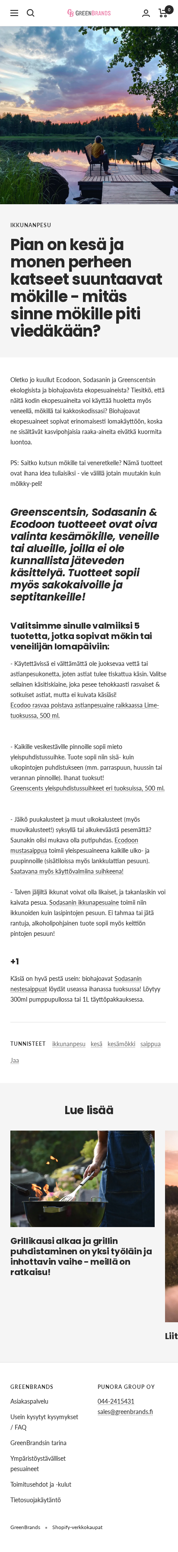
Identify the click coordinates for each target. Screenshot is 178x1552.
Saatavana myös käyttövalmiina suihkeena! (67, 871)
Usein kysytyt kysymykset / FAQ (44, 1422)
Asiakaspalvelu (29, 1401)
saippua (150, 1044)
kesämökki (121, 1044)
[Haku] (31, 13)
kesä (96, 1044)
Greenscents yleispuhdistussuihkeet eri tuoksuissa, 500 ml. (87, 788)
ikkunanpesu (30, 225)
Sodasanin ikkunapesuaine (84, 902)
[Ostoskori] (163, 13)
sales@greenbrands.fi (125, 1411)
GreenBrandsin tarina (38, 1442)
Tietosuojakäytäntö (35, 1500)
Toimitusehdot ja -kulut (40, 1484)
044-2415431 (116, 1401)
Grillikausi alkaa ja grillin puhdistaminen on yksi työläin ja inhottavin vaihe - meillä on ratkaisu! (81, 1256)
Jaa (14, 1060)
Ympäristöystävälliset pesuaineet (38, 1463)
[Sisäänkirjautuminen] (146, 13)
